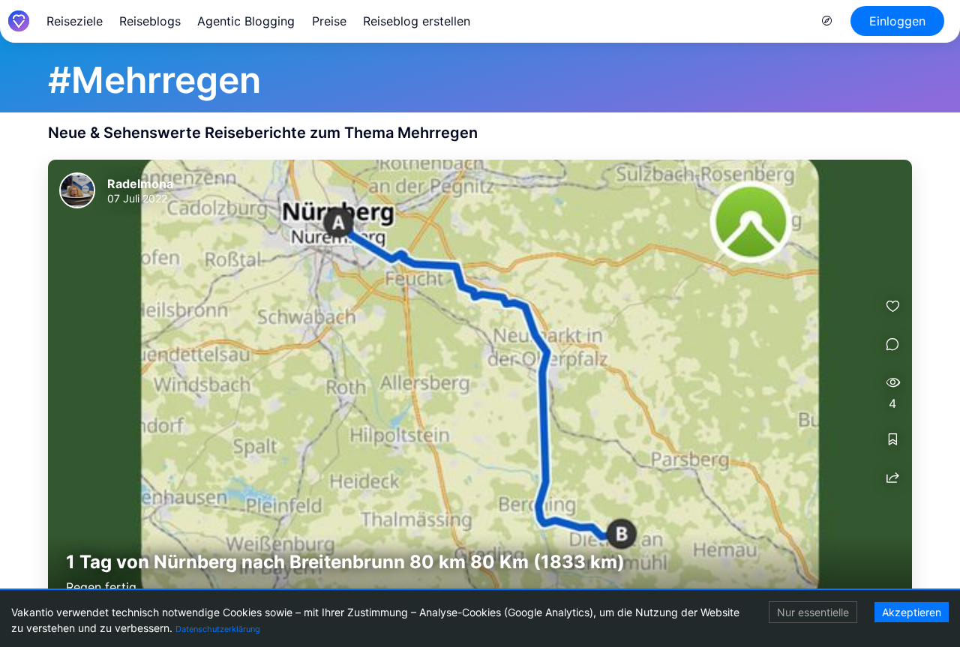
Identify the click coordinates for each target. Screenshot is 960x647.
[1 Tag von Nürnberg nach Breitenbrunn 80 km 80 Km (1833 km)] (480, 385)
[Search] (827, 21)
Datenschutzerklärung (218, 629)
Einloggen (897, 20)
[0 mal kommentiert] (892, 344)
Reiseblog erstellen (416, 20)
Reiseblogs (150, 20)
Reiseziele (74, 20)
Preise (329, 20)
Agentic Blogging (246, 20)
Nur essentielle (813, 612)
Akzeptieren (911, 612)
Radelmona (140, 183)
